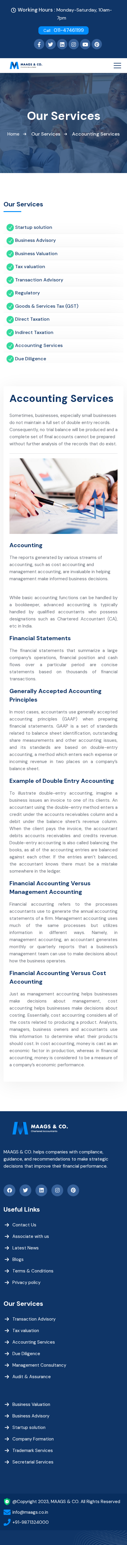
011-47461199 (63, 30)
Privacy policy (26, 1282)
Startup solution (28, 1427)
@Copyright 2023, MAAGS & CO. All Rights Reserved (66, 1502)
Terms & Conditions (32, 1271)
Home (13, 134)
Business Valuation (31, 1404)
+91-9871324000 (30, 1522)
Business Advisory (30, 1416)
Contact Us (24, 1225)
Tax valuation (25, 1331)
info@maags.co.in (30, 1512)
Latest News (25, 1248)
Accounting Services (33, 1342)
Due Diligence (26, 1354)
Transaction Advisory (34, 1319)
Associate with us (30, 1236)
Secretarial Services (32, 1462)
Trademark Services (32, 1450)
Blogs (18, 1259)
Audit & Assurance (31, 1377)
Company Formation (33, 1439)
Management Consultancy (39, 1365)
